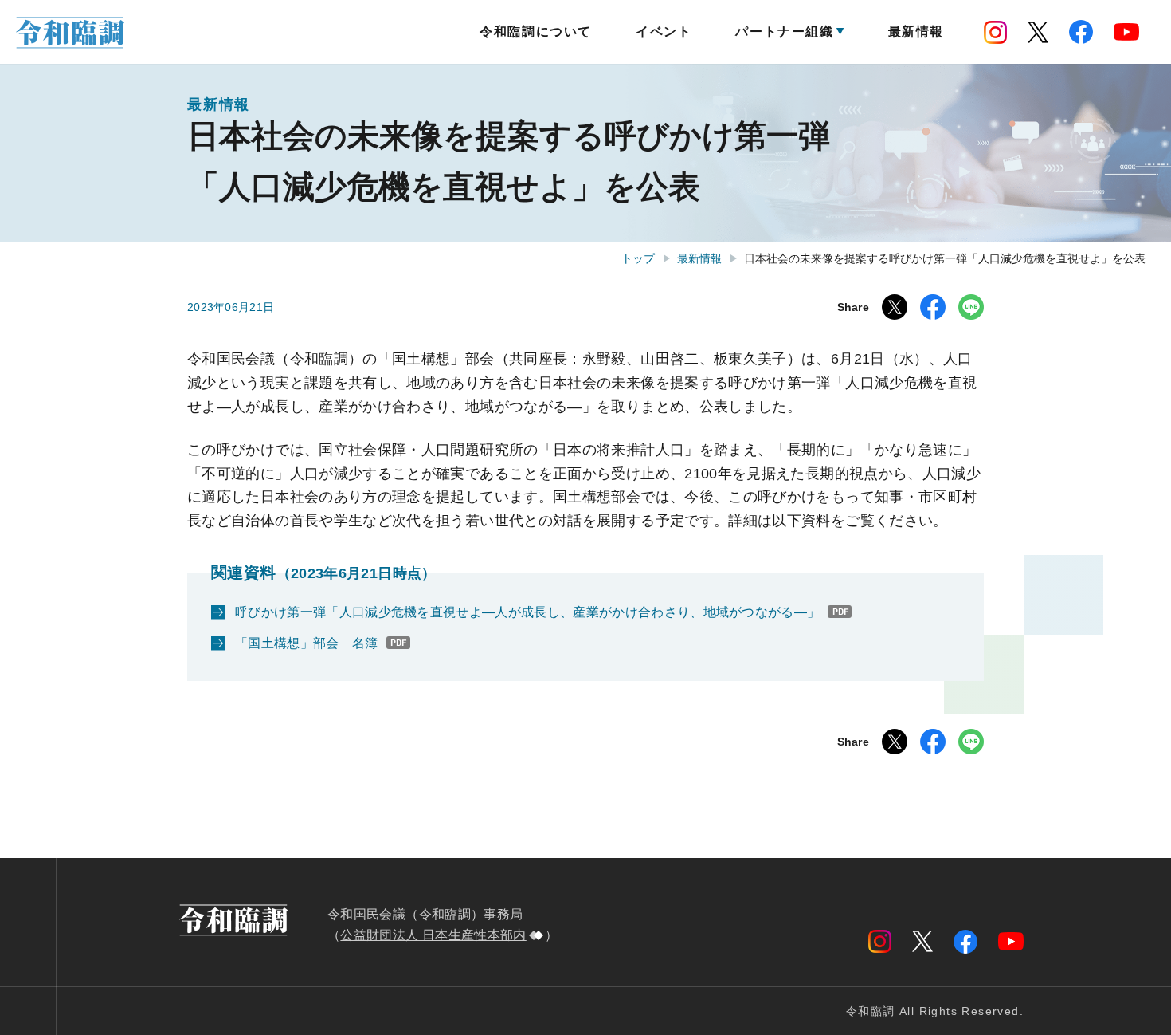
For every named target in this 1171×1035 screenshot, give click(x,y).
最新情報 (916, 31)
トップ (638, 258)
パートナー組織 (784, 31)
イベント (663, 31)
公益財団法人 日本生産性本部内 (433, 935)
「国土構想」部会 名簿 (306, 643)
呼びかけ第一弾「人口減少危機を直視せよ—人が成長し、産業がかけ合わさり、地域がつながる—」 (527, 612)
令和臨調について (536, 31)
